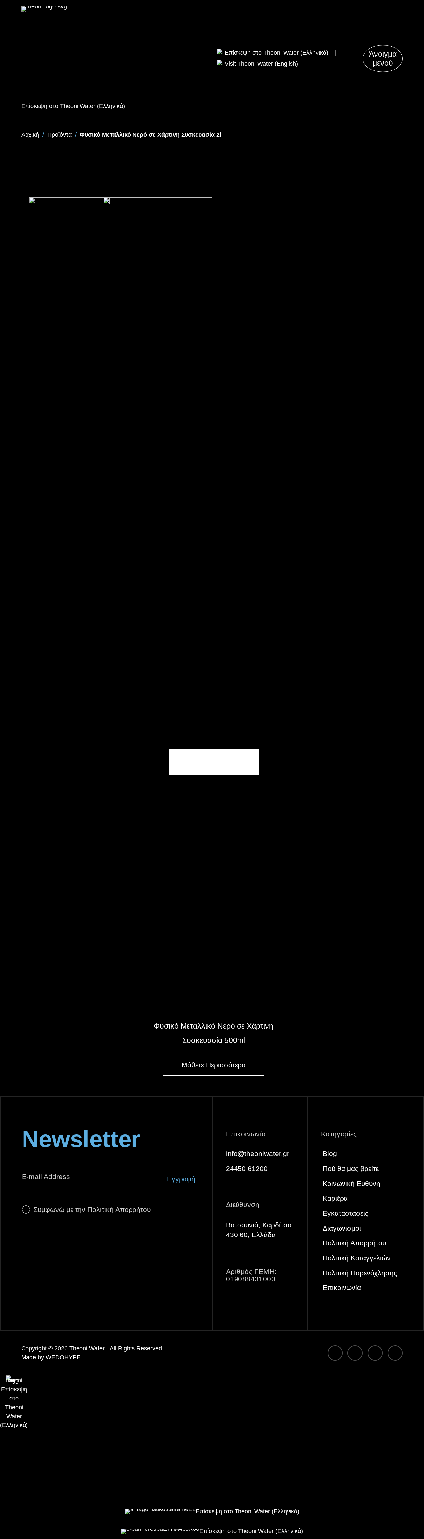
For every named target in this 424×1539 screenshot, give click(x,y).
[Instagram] (355, 1353)
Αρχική (30, 134)
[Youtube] (395, 1353)
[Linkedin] (375, 1353)
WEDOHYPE (63, 1357)
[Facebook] (335, 1353)
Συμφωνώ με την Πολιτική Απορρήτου (92, 1209)
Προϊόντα (59, 134)
